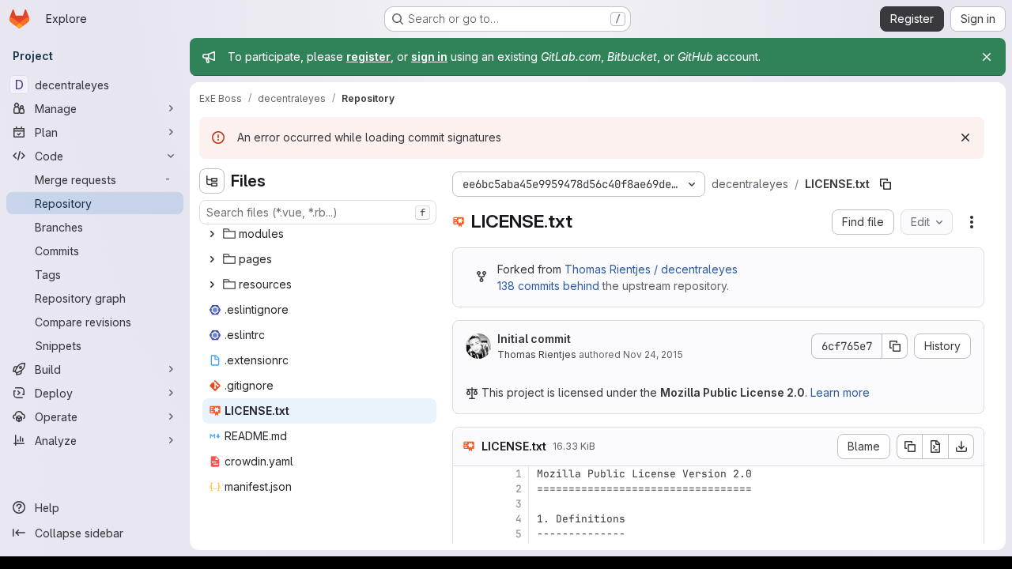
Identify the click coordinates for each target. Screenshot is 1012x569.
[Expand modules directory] (211, 233)
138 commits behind (548, 285)
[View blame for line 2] (466, 488)
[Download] (961, 446)
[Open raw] (935, 446)
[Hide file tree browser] (212, 181)
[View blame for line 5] (466, 533)
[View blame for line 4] (466, 518)
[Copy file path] (885, 184)
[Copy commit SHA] (895, 346)
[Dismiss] (965, 137)
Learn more (840, 392)
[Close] (986, 56)
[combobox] (317, 212)
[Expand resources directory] (211, 284)
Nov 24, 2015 (653, 354)
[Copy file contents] (909, 446)
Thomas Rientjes (536, 354)
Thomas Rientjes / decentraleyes (651, 269)
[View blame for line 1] (466, 473)
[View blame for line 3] (466, 503)
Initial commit (534, 338)
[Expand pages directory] (211, 259)
